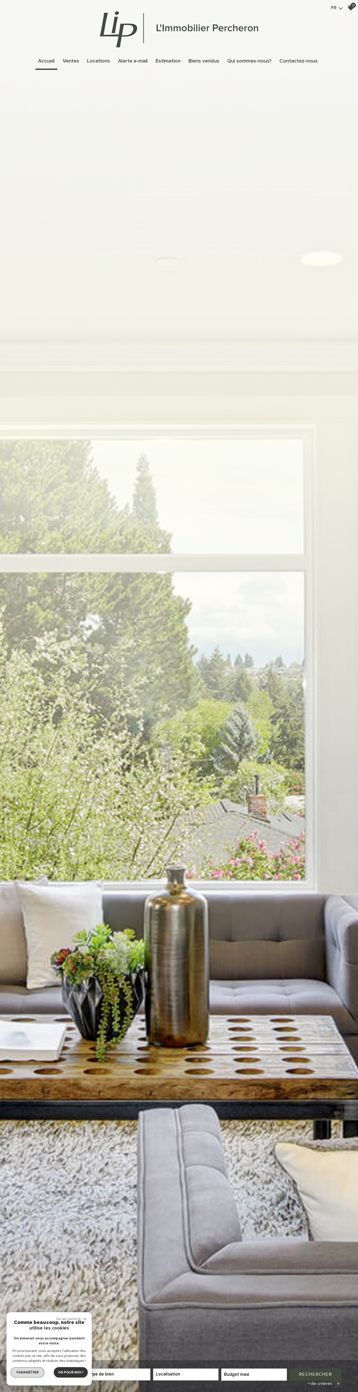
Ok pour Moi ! (70, 1372)
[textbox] (117, 1374)
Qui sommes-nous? (249, 61)
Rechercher (315, 1374)
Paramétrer (28, 1372)
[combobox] (117, 1374)
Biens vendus (203, 61)
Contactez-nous (298, 61)
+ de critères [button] (324, 1383)
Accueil (46, 61)
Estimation (168, 61)
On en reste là (68, 1318)
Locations (98, 61)
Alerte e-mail (133, 61)
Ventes (71, 61)
